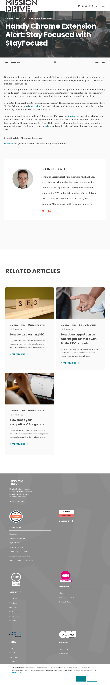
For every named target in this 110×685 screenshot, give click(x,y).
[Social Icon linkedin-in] (82, 6)
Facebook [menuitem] (13, 662)
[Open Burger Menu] (103, 5)
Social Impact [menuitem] (15, 616)
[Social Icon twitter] (79, 6)
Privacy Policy (17, 673)
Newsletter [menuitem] (63, 654)
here (49, 126)
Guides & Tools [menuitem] (65, 602)
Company (13, 592)
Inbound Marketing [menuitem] (17, 538)
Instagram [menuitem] (13, 657)
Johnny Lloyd (12, 18)
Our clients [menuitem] (13, 607)
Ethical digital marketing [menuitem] (19, 551)
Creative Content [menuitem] (16, 547)
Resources (64, 587)
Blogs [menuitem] (61, 593)
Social (12, 642)
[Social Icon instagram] (86, 6)
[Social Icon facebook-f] (89, 6)
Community (64, 521)
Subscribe (9, 143)
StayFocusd (73, 116)
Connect (63, 643)
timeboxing (34, 106)
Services (13, 527)
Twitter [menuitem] (12, 648)
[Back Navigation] (55, 62)
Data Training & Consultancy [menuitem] (21, 560)
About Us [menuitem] (13, 599)
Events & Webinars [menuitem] (66, 597)
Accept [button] (80, 679)
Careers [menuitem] (12, 621)
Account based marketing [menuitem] (19, 556)
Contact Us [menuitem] (63, 649)
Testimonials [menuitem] (14, 612)
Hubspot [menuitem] (12, 534)
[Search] (96, 6)
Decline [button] (92, 679)
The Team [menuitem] (13, 603)
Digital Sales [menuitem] (14, 543)
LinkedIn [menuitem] (12, 653)
